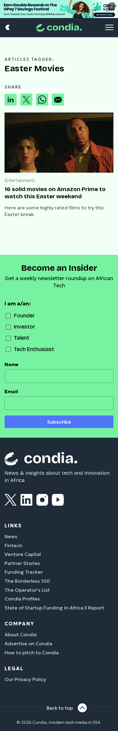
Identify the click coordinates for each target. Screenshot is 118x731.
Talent (21, 338)
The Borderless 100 (27, 581)
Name (11, 364)
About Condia (21, 634)
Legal (14, 668)
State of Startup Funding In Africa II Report (54, 608)
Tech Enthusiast (34, 349)
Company (19, 624)
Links (13, 526)
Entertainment (19, 180)
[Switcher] (8, 27)
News (11, 536)
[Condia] (59, 27)
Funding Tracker (24, 572)
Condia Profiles (22, 599)
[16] (59, 143)
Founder (24, 316)
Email (11, 391)
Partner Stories (22, 563)
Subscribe (59, 422)
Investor (24, 327)
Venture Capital (23, 554)
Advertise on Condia (28, 643)
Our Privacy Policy (25, 679)
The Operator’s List (27, 590)
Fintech (13, 545)
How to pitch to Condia (32, 652)
